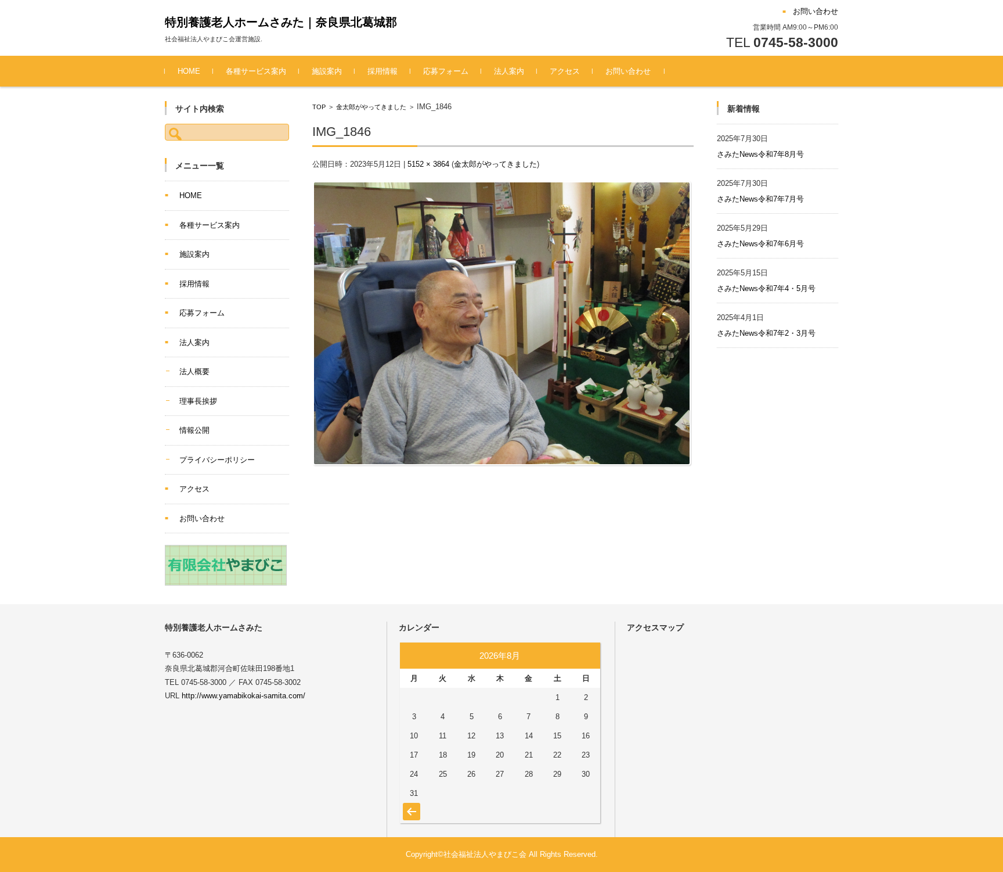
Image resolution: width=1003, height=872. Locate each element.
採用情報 (382, 71)
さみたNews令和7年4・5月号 (766, 288)
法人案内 (509, 71)
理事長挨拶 (198, 401)
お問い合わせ (628, 71)
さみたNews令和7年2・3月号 (766, 333)
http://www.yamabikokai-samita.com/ (243, 695)
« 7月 (410, 806)
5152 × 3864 (428, 164)
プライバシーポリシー (217, 459)
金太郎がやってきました (371, 106)
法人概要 (194, 371)
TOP (319, 106)
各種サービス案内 (256, 71)
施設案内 (327, 71)
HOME (189, 71)
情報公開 (194, 430)
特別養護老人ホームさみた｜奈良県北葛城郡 (281, 22)
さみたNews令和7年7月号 (760, 199)
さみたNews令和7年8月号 (760, 154)
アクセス (565, 71)
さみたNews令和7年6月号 (760, 243)
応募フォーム (445, 71)
